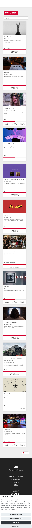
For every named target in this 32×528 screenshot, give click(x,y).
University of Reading (16, 470)
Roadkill (6, 215)
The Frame (7, 429)
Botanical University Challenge (12, 251)
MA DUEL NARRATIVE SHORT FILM (14, 179)
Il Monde (6, 72)
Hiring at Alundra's (9, 144)
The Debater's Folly (9, 108)
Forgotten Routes (9, 37)
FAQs (16, 485)
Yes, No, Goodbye (9, 394)
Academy (16, 482)
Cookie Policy (16, 526)
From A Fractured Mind (10, 322)
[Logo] (10, 4)
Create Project (16, 479)
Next (25, 453)
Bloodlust (6, 286)
